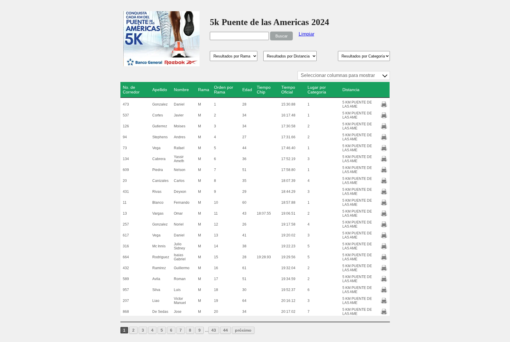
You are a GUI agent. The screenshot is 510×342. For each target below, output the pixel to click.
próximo (243, 330)
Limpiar (306, 34)
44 (225, 330)
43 (213, 330)
